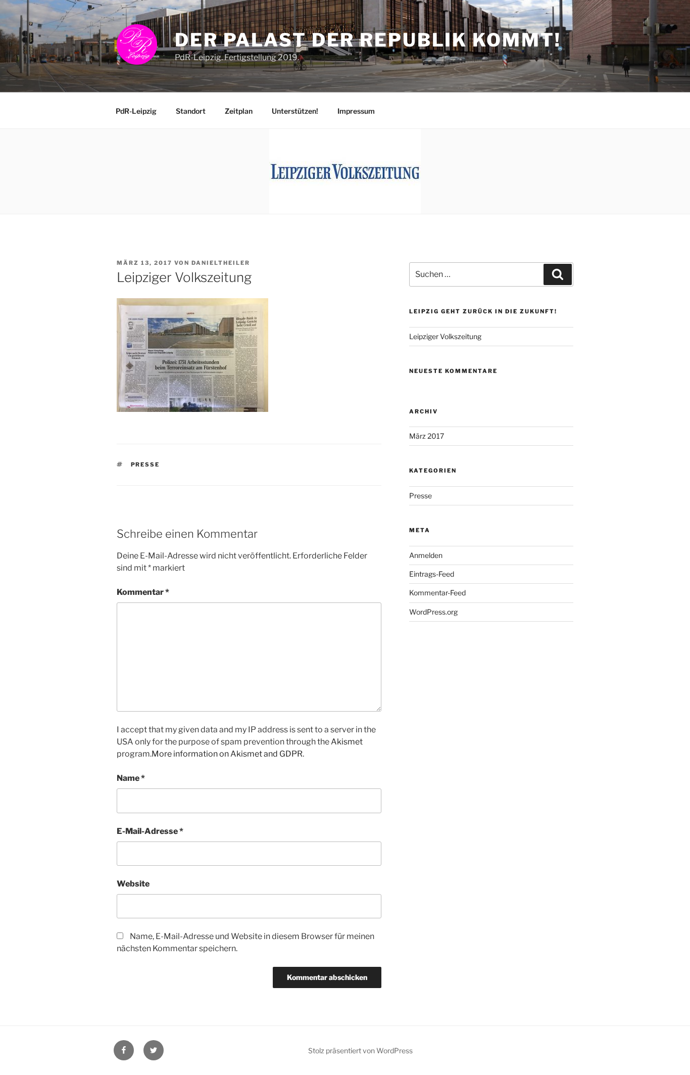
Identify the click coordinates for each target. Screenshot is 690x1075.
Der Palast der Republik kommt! (368, 40)
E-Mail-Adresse (150, 831)
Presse (145, 464)
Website (133, 884)
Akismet (347, 741)
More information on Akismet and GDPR (227, 754)
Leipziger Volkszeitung (445, 336)
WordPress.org (433, 611)
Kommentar (143, 592)
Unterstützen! (295, 111)
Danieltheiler (220, 262)
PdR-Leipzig (136, 111)
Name (131, 778)
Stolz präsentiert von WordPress (360, 1050)
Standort (191, 111)
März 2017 (426, 436)
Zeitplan (239, 111)
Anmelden (425, 555)
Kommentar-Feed (437, 592)
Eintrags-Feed (431, 574)
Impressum (356, 111)
